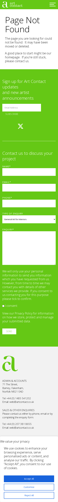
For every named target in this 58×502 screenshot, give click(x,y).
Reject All (29, 495)
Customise (29, 487)
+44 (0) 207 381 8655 (19, 424)
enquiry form (26, 417)
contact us (22, 61)
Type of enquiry (12, 213)
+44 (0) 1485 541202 (18, 398)
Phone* (7, 197)
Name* (6, 166)
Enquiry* (8, 229)
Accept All (29, 478)
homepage (12, 57)
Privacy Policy (23, 313)
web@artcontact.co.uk (21, 402)
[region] (29, 469)
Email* (6, 182)
